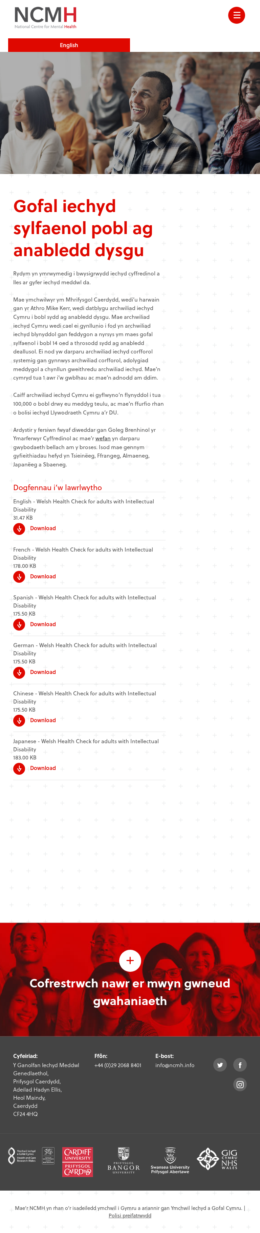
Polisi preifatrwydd (130, 1215)
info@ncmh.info (174, 1065)
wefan (103, 438)
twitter (220, 1065)
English (69, 45)
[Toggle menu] (236, 15)
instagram (240, 1084)
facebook (240, 1065)
